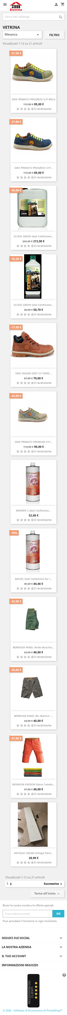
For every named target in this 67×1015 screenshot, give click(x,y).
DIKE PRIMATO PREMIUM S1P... (33, 442)
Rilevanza (22, 34)
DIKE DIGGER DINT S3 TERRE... (33, 373)
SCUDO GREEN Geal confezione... (33, 236)
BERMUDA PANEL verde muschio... (33, 647)
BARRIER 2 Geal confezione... (33, 510)
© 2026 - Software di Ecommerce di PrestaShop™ (33, 1010)
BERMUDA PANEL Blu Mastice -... (33, 716)
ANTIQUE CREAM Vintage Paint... (33, 853)
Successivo (53, 884)
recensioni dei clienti (31, 992)
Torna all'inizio (47, 894)
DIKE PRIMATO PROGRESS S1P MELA (33, 99)
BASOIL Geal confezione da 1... (33, 579)
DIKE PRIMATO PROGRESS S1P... (33, 167)
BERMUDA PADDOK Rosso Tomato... (33, 784)
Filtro (54, 35)
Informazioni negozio (20, 965)
